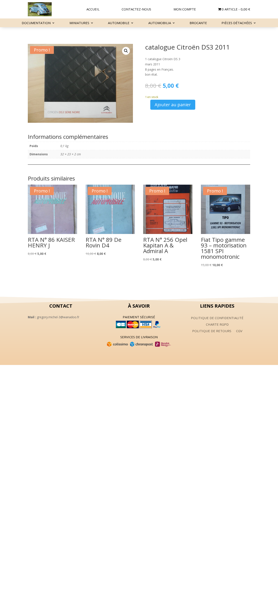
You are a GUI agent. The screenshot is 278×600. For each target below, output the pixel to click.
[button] (126, 51)
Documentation (36, 23)
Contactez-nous (136, 9)
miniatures (79, 23)
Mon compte (185, 9)
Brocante (198, 23)
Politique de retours (211, 331)
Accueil (92, 9)
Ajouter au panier (173, 105)
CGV (239, 331)
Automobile (118, 23)
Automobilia (159, 23)
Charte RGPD (217, 325)
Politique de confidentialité (217, 318)
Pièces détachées (237, 23)
